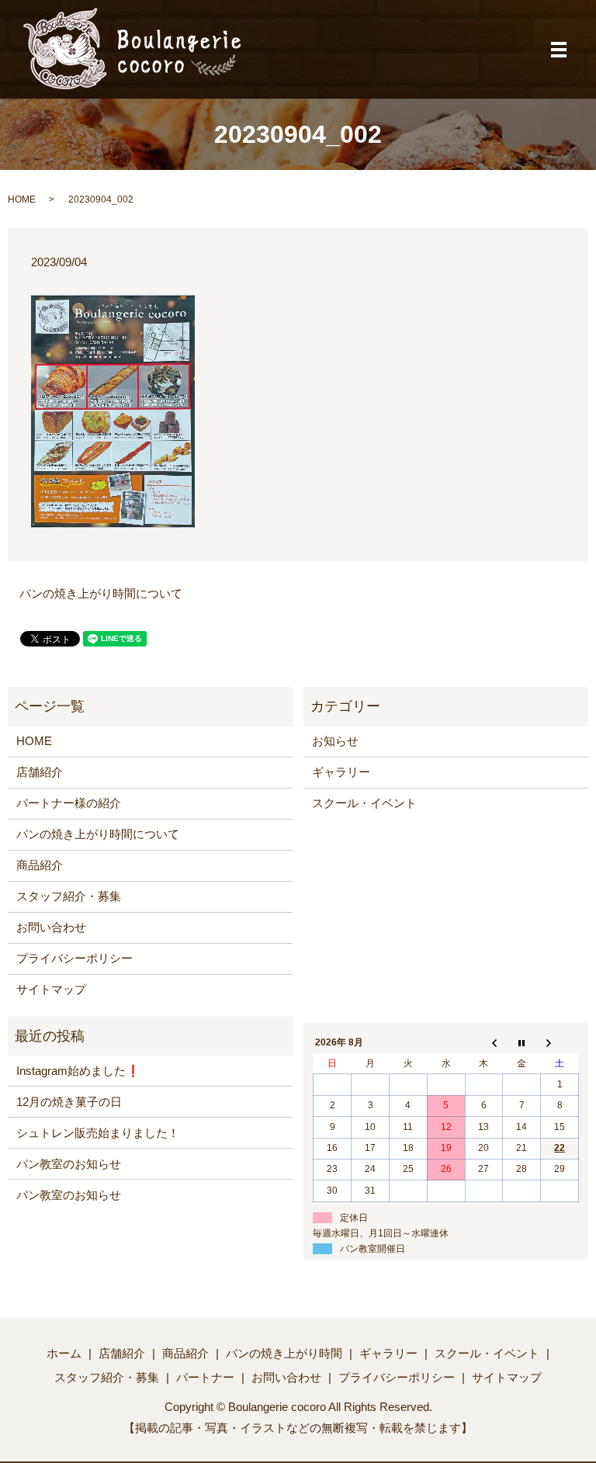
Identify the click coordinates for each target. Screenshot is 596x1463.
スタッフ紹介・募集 (68, 896)
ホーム (64, 1353)
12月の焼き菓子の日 (69, 1101)
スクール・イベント (364, 803)
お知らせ (335, 740)
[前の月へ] (484, 1043)
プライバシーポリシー (74, 958)
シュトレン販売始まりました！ (97, 1132)
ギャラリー (341, 771)
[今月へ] (522, 1043)
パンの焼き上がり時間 (284, 1353)
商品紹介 (39, 865)
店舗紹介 (39, 771)
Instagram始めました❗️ (78, 1070)
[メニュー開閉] (559, 49)
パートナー (205, 1377)
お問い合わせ (51, 927)
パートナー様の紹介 (68, 803)
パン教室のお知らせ (68, 1163)
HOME (22, 199)
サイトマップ (51, 989)
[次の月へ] (560, 1043)
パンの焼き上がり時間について (100, 593)
